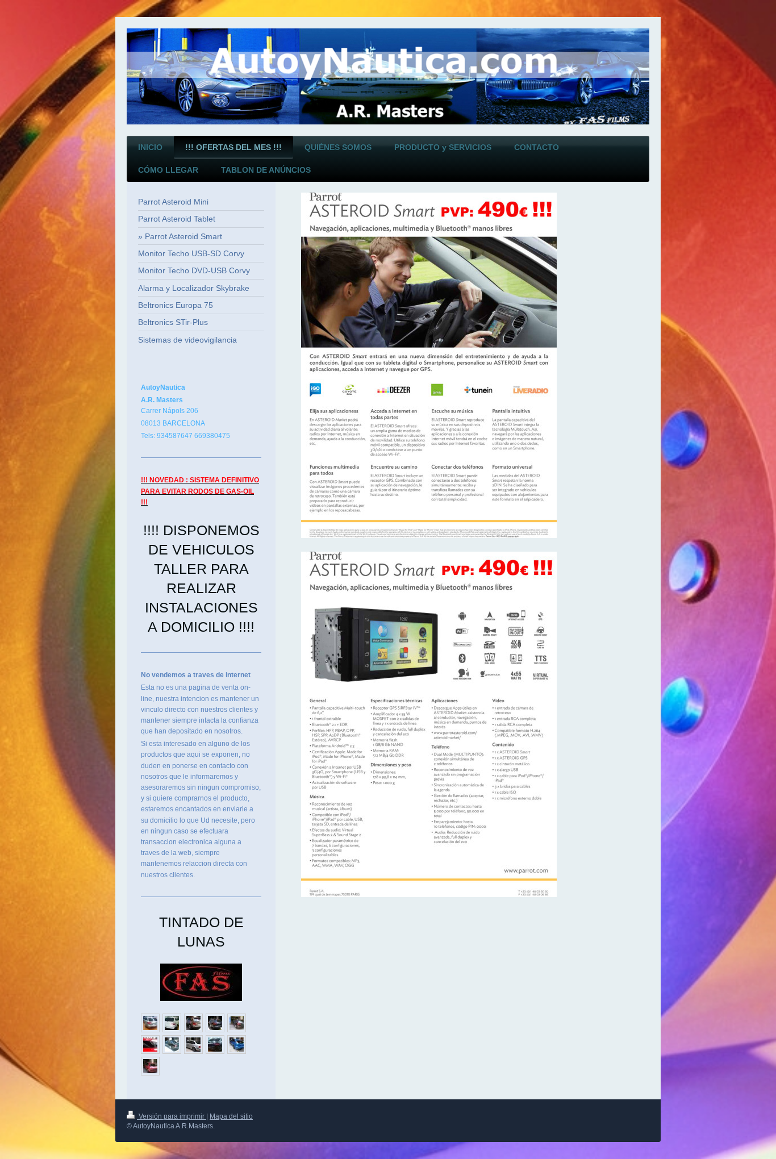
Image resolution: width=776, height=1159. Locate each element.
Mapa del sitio (231, 1116)
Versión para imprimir (171, 1116)
